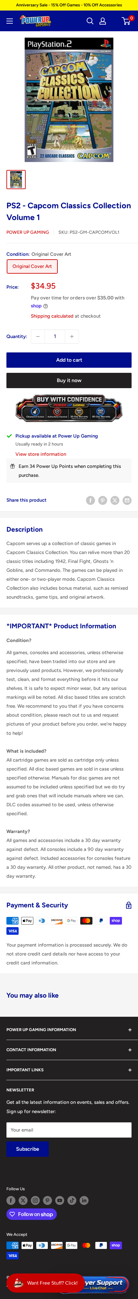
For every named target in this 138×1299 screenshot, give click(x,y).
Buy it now (69, 380)
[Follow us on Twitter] (23, 1200)
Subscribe (27, 1149)
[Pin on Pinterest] (102, 500)
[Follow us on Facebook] (10, 1200)
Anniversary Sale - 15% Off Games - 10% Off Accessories (69, 5)
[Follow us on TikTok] (71, 1200)
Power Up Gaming (27, 232)
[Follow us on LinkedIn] (84, 1200)
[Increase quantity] (72, 336)
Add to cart (69, 360)
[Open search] (90, 21)
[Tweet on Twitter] (114, 500)
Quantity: (16, 336)
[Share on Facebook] (90, 500)
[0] (126, 21)
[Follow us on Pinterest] (47, 1200)
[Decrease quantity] (38, 336)
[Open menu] (9, 21)
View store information (40, 454)
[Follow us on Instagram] (35, 1200)
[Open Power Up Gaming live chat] (92, 1284)
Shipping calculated (52, 316)
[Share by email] (127, 500)
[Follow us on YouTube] (59, 1200)
